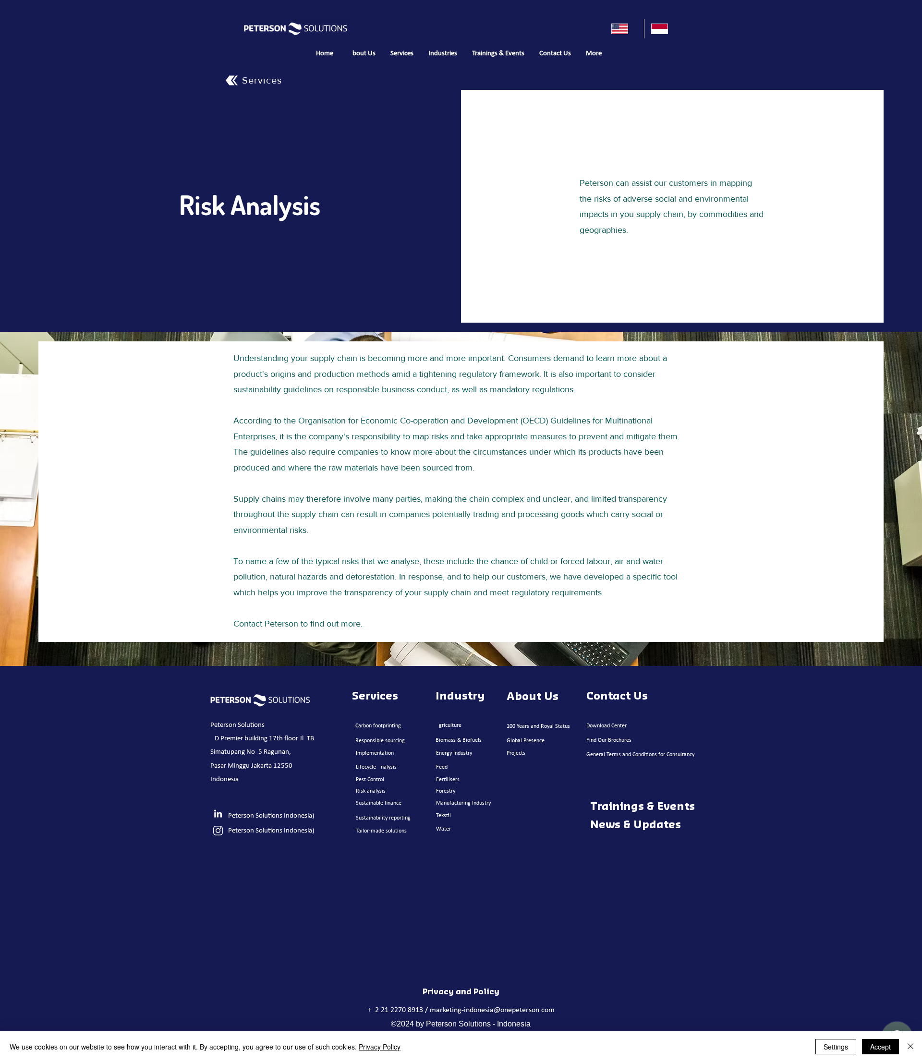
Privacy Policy (379, 1046)
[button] (402, 54)
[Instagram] (218, 830)
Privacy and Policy (461, 992)
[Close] (910, 1046)
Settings (836, 1046)
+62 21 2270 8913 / (398, 1010)
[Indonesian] (664, 28)
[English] (624, 28)
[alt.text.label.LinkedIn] (218, 814)
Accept (880, 1046)
